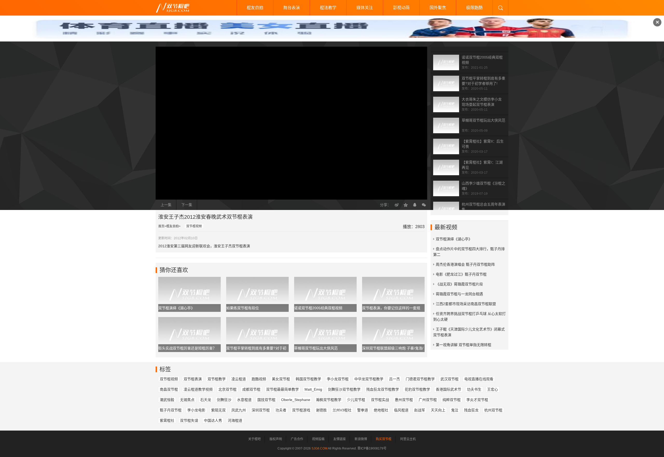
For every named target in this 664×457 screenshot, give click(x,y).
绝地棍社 (381, 410)
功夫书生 (474, 389)
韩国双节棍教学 (308, 379)
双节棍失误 (189, 420)
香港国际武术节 (448, 389)
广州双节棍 (428, 400)
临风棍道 (401, 410)
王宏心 (492, 389)
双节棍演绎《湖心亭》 (176, 308)
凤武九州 (238, 410)
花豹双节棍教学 (417, 389)
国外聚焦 (438, 7)
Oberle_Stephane (295, 400)
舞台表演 (291, 7)
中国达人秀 (213, 420)
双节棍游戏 (301, 410)
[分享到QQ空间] (405, 204)
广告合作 (297, 439)
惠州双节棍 (404, 400)
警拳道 (362, 410)
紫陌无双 (218, 410)
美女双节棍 (281, 379)
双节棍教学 (217, 379)
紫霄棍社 (167, 420)
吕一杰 (394, 379)
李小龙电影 (196, 410)
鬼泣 (454, 410)
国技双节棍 (266, 400)
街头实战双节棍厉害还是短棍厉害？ (187, 348)
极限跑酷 (474, 7)
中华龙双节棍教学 (368, 379)
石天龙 (205, 400)
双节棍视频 (194, 226)
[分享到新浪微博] (396, 204)
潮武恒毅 (167, 400)
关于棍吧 (254, 439)
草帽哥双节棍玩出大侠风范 (483, 120)
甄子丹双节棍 (171, 410)
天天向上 (438, 410)
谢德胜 (321, 410)
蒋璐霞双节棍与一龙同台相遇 (459, 294)
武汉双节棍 (449, 379)
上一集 (166, 205)
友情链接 (339, 439)
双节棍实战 (380, 400)
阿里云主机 (408, 439)
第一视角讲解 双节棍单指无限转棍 (463, 345)
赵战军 (419, 410)
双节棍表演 (193, 379)
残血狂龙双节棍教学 (382, 389)
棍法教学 (328, 7)
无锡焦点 (187, 400)
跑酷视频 (259, 379)
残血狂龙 (471, 410)
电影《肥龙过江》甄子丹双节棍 (461, 274)
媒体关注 (364, 7)
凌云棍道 (238, 379)
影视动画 (401, 7)
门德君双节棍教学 (420, 379)
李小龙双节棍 (338, 379)
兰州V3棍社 (342, 410)
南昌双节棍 (169, 389)
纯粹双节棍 (451, 400)
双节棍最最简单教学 (282, 389)
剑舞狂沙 (224, 400)
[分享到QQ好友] (414, 204)
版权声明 (275, 439)
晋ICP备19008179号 (371, 448)
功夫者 (280, 410)
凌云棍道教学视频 (198, 389)
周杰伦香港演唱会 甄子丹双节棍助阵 (465, 264)
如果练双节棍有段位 (242, 308)
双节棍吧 (176, 8)
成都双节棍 (251, 389)
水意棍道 (244, 400)
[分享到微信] (423, 204)
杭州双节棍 (493, 410)
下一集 (186, 205)
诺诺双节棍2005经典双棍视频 (318, 308)
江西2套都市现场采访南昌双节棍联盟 (466, 304)
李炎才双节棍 (477, 400)
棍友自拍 (255, 7)
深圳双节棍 (261, 410)
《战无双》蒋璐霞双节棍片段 (459, 284)
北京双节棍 (227, 389)
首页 (161, 226)
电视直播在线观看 (478, 379)
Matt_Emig (313, 389)
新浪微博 (361, 439)
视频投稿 (318, 439)
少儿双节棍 (356, 400)
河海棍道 (235, 420)
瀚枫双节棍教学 (328, 400)
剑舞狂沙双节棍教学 (344, 389)
